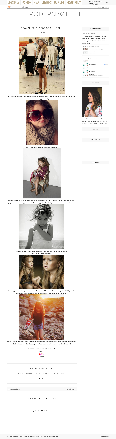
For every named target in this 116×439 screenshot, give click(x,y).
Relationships (43, 2)
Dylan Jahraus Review (88, 33)
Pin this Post (60, 373)
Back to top (104, 436)
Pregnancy (74, 2)
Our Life (59, 2)
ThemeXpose (22, 436)
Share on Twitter (44, 373)
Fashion (26, 2)
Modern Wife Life (58, 14)
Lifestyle (13, 2)
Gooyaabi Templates (41, 436)
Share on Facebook (26, 373)
